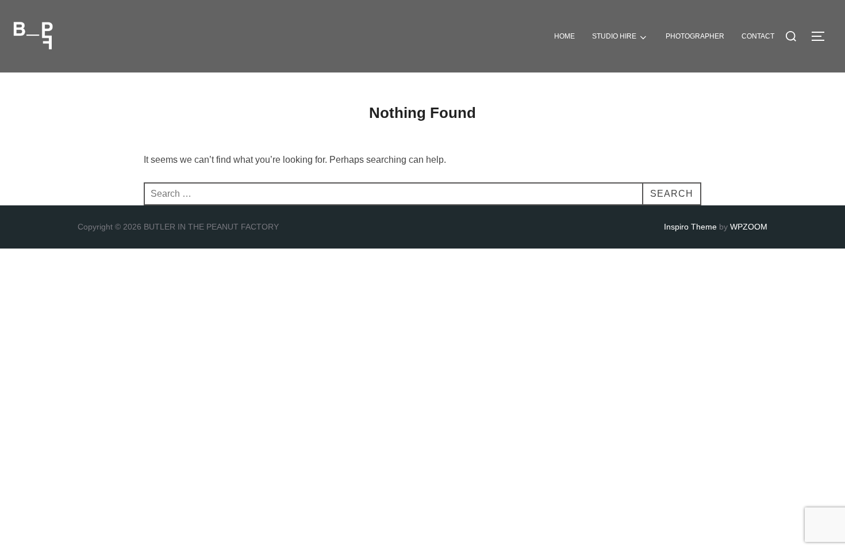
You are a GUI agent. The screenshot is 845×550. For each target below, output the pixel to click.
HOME (564, 36)
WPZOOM (748, 226)
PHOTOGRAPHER (695, 36)
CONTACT (758, 36)
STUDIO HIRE (614, 36)
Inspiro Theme (690, 226)
